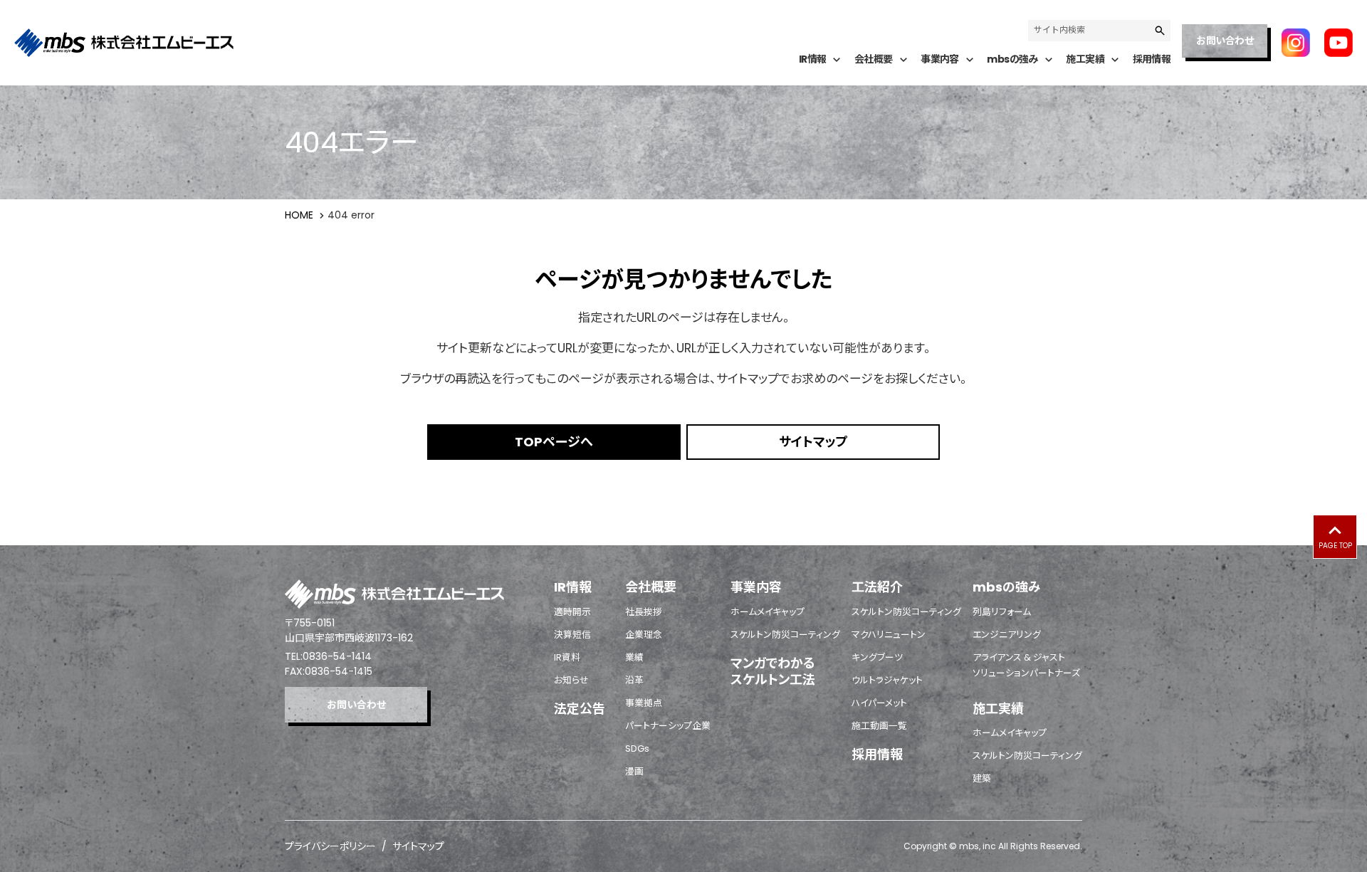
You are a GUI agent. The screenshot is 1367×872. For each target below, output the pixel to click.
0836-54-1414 (337, 656)
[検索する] (1159, 30)
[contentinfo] (683, 708)
